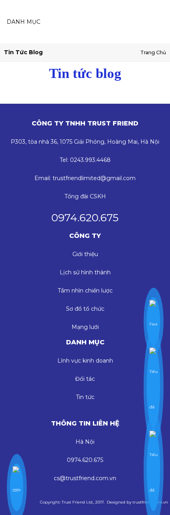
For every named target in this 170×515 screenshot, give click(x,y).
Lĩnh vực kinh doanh (85, 360)
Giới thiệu (85, 254)
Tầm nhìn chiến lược (85, 290)
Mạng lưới (85, 327)
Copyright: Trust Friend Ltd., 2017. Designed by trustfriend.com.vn (104, 502)
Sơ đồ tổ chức (85, 308)
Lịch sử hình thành (85, 272)
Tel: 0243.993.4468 (85, 159)
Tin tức (85, 397)
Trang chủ (153, 52)
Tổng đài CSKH (85, 196)
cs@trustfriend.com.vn (85, 478)
